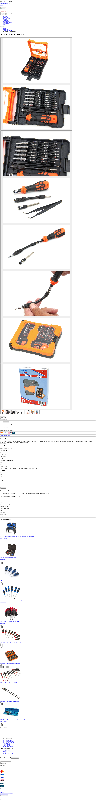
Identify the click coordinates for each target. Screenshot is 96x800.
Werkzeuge (5, 16)
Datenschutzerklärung (6, 743)
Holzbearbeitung (5, 20)
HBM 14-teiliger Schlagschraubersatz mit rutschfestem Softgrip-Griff (12, 719)
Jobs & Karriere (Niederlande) (8, 753)
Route (4, 754)
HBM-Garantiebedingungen (8, 746)
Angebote (4, 24)
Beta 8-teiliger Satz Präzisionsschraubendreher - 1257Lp (10, 663)
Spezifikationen (8, 435)
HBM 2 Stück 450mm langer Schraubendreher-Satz (9, 701)
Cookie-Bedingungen (6, 745)
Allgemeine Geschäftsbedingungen (9, 741)
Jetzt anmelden (3, 763)
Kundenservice (7, 3)
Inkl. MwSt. (3, 416)
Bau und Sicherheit (6, 23)
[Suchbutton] (11, 448)
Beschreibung (2, 435)
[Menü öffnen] (0, 12)
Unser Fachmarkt (6, 752)
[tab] (2, 412)
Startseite (4, 28)
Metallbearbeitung (6, 21)
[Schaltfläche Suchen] (11, 13)
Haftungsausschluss (6, 744)
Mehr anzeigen (3, 443)
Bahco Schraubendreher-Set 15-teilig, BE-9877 (8, 682)
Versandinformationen (6, 732)
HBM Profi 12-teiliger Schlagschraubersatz (8, 557)
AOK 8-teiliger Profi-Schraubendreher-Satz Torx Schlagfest (10, 642)
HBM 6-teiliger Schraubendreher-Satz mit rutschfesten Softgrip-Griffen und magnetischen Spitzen (17, 600)
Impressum (2, 3)
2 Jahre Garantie (5, 422)
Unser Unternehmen (6, 750)
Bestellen (4, 730)
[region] (48, 623)
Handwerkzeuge (5, 17)
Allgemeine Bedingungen (7, 740)
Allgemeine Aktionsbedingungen (8, 742)
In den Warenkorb (4, 419)
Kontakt (4, 735)
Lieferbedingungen (6, 733)
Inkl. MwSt (3, 7)
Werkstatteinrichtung (6, 18)
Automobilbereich (6, 19)
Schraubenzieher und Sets (7, 30)
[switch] (0, 7)
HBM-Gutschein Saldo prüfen (8, 751)
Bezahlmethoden (6, 731)
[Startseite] (3, 12)
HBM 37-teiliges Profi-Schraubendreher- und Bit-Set (9, 621)
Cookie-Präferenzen (4, 795)
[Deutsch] (2, 8)
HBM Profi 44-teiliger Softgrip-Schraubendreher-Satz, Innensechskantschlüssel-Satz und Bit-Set (17, 536)
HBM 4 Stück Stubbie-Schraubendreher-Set (8, 578)
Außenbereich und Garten (7, 22)
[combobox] (5, 13)
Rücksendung (5, 734)
